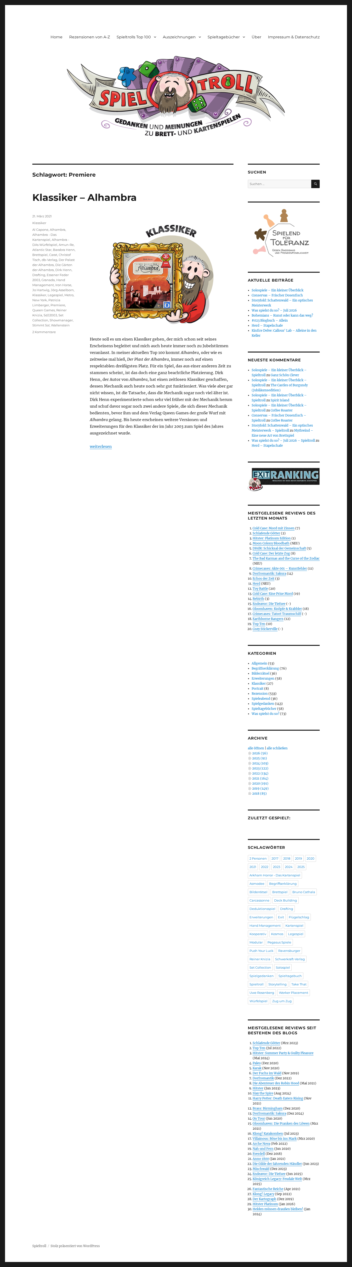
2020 (310, 858)
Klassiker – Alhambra (84, 197)
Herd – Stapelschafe (267, 326)
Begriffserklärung (265, 668)
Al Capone (40, 229)
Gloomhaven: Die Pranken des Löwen (281, 1124)
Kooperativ (258, 934)
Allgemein (259, 663)
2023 (276, 867)
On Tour (259, 1119)
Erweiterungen (263, 679)
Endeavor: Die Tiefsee (269, 604)
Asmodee (257, 883)
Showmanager (61, 320)
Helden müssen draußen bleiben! (278, 1209)
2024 (289, 867)
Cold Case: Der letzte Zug (271, 553)
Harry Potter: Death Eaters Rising (278, 1098)
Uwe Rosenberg (262, 993)
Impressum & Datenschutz (294, 37)
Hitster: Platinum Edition (272, 538)
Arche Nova (261, 1144)
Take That (299, 984)
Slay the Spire (263, 1093)
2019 (298, 858)
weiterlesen (101, 446)
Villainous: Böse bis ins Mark (275, 1139)
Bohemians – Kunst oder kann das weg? (282, 315)
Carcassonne (259, 900)
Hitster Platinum (265, 1204)
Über (256, 37)
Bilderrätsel (260, 673)
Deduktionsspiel (262, 909)
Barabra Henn (64, 250)
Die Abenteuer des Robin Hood (276, 1083)
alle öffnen (256, 748)
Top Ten (259, 624)
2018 (286, 858)
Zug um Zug (282, 1001)
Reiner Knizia (260, 959)
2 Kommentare (44, 332)
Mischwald (261, 1169)
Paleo (257, 1063)
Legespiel (55, 295)
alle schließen (277, 748)
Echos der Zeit (263, 579)
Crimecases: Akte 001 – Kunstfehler (280, 569)
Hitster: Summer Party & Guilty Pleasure (283, 1053)
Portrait (257, 689)
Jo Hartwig (40, 290)
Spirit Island (280, 400)
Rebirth (258, 599)
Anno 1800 (261, 1159)
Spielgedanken (263, 704)
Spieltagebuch (290, 976)
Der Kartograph (264, 1199)
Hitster (258, 1088)
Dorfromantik (263, 1078)
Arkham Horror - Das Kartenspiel (275, 875)
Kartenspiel (294, 925)
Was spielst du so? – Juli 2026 (274, 310)
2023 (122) (260, 768)
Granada (48, 280)
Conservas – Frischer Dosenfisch (277, 295)
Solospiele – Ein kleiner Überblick (277, 290)
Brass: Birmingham (268, 1108)
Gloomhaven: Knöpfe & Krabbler (277, 609)
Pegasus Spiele (279, 942)
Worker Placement (293, 993)
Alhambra (57, 229)
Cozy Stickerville (265, 629)
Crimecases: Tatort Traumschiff (277, 614)
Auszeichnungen (179, 37)
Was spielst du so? (265, 714)
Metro (69, 295)
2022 (264, 867)
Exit (281, 917)
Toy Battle (260, 589)
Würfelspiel (258, 1001)
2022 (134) (260, 773)
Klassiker (39, 223)
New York (39, 300)
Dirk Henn (63, 270)
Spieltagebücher (224, 37)
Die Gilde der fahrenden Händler (277, 1164)
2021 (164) (260, 778)
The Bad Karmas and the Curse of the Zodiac (286, 558)
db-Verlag (49, 260)
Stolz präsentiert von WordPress (75, 1246)
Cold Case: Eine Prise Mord (273, 594)
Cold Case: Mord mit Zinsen (274, 528)
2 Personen (258, 858)
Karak (257, 1068)
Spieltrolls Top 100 (134, 37)
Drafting (38, 275)
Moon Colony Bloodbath (271, 543)
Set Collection (260, 967)
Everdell (259, 1154)
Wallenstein (60, 325)
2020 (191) (260, 783)
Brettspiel (40, 255)
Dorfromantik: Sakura (269, 574)
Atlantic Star (41, 250)
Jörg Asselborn (62, 290)
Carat (53, 255)
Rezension (260, 694)
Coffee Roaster (282, 410)
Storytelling (277, 984)
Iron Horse (63, 285)
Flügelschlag (299, 917)
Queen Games (43, 310)
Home (56, 37)
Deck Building (285, 900)
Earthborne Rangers (268, 619)
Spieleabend (261, 699)
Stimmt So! (41, 325)
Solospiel (283, 967)
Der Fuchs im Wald (267, 1073)
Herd (256, 584)
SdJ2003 (50, 315)
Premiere (58, 305)
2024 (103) (260, 763)
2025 (301, 867)
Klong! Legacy (263, 1194)
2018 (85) (259, 794)
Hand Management (265, 925)
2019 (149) (260, 789)
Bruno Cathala (303, 892)
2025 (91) (259, 758)
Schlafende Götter (266, 533)
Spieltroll (257, 984)
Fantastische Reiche (268, 1189)
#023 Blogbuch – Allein (270, 320)
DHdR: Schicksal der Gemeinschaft (279, 548)
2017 (275, 858)
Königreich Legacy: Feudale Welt (277, 1179)
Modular (256, 942)
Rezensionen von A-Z (89, 37)
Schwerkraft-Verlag (290, 959)
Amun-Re (66, 245)
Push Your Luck (261, 951)
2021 (253, 867)
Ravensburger (289, 951)
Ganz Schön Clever (285, 375)
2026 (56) (260, 753)
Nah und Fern (263, 1149)
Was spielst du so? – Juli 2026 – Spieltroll (283, 441)
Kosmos (277, 934)
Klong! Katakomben (268, 1134)
